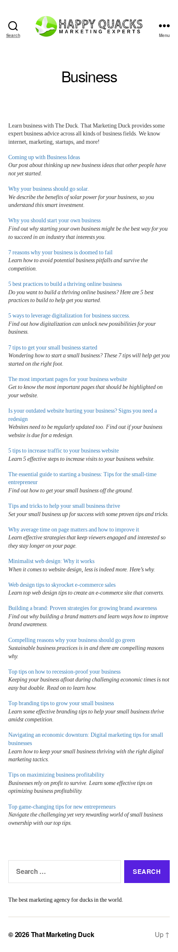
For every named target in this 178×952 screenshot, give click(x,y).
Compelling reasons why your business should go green (71, 640)
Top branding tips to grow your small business (61, 703)
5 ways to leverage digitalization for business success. (69, 315)
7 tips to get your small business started (52, 347)
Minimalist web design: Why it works (51, 561)
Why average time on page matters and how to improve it (73, 529)
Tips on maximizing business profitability (56, 774)
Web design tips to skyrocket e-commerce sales (61, 584)
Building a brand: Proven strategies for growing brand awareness (82, 608)
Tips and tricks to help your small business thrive (64, 505)
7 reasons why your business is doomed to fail (60, 252)
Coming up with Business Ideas (44, 157)
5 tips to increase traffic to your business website (63, 450)
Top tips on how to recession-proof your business (64, 671)
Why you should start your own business (54, 220)
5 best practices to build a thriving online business (65, 284)
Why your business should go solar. (48, 188)
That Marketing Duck (62, 934)
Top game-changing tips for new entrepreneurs (61, 806)
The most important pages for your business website (67, 379)
